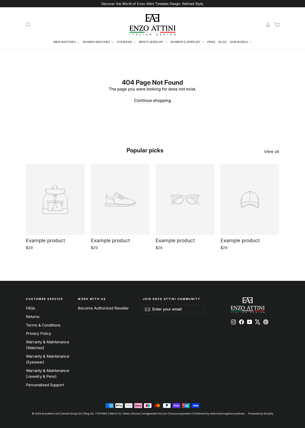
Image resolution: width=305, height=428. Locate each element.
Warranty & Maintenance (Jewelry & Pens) (47, 373)
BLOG (222, 42)
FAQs (30, 308)
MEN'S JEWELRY (151, 42)
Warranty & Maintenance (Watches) (47, 345)
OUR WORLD (239, 42)
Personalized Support (45, 385)
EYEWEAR (124, 42)
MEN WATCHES (65, 42)
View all (271, 151)
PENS (211, 42)
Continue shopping (152, 100)
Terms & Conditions (43, 325)
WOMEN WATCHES (97, 42)
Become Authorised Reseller (103, 308)
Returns (33, 316)
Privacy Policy (38, 333)
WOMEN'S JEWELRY (185, 42)
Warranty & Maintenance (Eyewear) (47, 359)
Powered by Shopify (260, 413)
